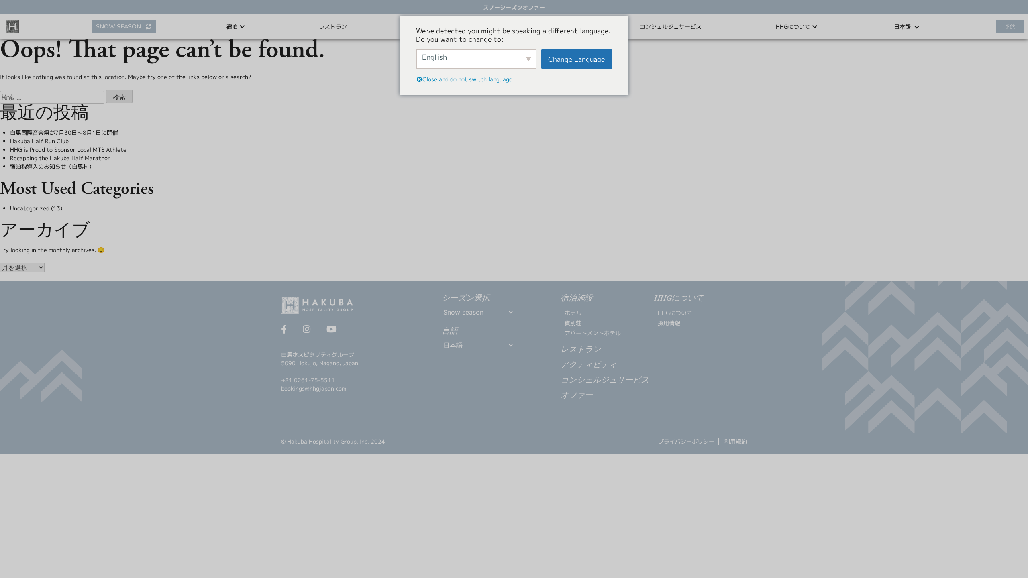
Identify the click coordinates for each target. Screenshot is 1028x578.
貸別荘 (573, 323)
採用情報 (669, 323)
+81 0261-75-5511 (308, 380)
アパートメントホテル (593, 333)
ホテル (573, 313)
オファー (577, 396)
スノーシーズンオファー (514, 7)
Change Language (576, 59)
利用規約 (735, 441)
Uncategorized (29, 208)
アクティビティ (589, 365)
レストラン (333, 27)
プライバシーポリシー (686, 441)
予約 (1010, 26)
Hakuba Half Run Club (39, 141)
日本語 (903, 27)
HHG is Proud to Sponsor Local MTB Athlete (68, 149)
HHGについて (675, 313)
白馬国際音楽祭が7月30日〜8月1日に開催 (64, 132)
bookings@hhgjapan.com (313, 388)
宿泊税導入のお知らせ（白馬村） (52, 166)
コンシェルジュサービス (671, 27)
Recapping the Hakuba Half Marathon (60, 158)
